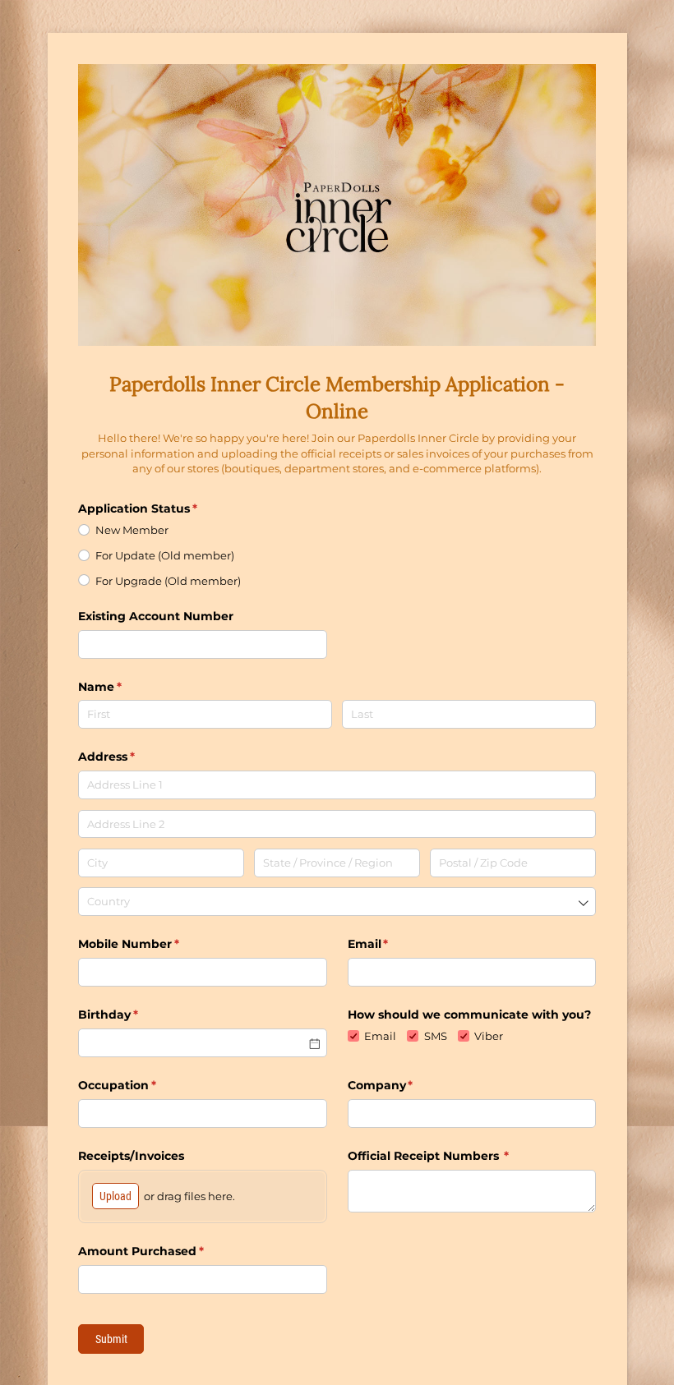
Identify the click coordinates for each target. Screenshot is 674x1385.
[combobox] (337, 901)
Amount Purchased (167, 1251)
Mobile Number (155, 943)
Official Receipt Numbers (455, 1155)
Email (395, 943)
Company (407, 1085)
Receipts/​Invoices (131, 1155)
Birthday (135, 1014)
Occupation (144, 1085)
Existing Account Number (157, 616)
